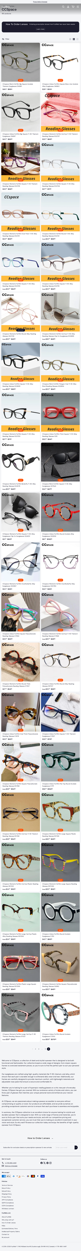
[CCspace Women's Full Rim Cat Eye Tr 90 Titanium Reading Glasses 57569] (60, 617)
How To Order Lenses (40, 2)
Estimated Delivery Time (10, 1228)
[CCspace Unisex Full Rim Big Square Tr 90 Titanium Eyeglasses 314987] (20, 117)
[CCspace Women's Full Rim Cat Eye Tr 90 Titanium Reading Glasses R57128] (20, 817)
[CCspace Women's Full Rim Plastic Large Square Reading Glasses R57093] (20, 967)
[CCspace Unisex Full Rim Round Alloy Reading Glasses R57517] (60, 667)
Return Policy (6, 1188)
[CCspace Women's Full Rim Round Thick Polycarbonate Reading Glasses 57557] (20, 667)
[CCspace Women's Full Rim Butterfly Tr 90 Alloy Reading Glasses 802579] (20, 467)
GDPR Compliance (8, 1203)
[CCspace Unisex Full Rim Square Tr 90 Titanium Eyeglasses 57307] (60, 717)
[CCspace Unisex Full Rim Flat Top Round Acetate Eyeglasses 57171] (60, 767)
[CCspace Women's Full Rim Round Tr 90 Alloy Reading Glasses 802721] (60, 216)
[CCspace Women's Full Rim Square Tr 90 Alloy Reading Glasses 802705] (20, 267)
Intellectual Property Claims (11, 1231)
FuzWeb (6, 6)
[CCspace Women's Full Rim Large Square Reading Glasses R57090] (60, 867)
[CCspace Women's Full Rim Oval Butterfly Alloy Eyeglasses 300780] (60, 567)
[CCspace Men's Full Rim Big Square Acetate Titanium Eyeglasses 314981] (20, 67)
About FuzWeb (6, 1217)
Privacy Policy (6, 1197)
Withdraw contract (8, 1209)
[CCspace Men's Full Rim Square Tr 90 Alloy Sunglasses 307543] (60, 467)
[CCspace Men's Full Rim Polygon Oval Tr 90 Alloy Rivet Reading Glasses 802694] (60, 367)
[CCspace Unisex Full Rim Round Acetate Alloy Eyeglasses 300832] (60, 517)
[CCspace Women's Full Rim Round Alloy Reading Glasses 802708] (20, 317)
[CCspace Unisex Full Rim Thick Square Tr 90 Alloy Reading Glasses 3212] (60, 417)
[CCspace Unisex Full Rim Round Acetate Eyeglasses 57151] (60, 917)
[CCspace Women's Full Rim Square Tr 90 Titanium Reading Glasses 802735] (20, 167)
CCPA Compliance (8, 1206)
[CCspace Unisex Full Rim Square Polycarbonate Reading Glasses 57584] (20, 617)
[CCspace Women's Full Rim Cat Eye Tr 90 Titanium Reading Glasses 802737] (60, 117)
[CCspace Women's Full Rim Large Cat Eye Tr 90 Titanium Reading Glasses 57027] (20, 1017)
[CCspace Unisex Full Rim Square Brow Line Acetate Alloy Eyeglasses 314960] (60, 67)
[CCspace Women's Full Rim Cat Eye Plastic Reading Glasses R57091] (20, 867)
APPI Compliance (7, 1200)
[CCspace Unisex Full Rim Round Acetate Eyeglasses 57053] (60, 1017)
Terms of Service (7, 1185)
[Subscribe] (76, 1147)
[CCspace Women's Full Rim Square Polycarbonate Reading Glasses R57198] (20, 767)
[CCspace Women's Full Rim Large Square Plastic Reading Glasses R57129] (60, 817)
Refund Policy (6, 1191)
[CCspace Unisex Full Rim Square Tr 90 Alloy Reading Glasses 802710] (60, 267)
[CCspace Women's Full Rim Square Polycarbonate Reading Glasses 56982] (60, 967)
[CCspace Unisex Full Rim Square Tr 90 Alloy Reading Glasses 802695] (20, 367)
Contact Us (5, 1234)
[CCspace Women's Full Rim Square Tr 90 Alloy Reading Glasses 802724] (60, 167)
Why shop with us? (8, 1220)
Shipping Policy (7, 1194)
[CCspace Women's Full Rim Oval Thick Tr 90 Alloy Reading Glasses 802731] (20, 216)
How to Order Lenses (40, 1138)
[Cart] (73, 7)
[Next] (48, 1049)
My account (5, 1237)
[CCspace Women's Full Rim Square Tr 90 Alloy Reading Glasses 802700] (20, 417)
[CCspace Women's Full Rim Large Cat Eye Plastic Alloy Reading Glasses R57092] (20, 917)
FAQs (3, 1226)
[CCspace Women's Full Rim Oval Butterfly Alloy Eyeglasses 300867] (20, 567)
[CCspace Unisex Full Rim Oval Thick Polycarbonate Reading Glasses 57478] (20, 717)
